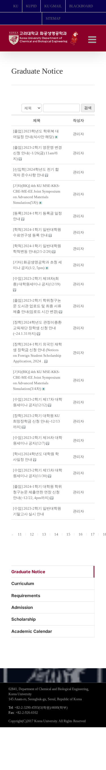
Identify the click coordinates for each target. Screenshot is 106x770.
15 (68, 534)
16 (81, 534)
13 (44, 534)
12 (32, 534)
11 (20, 534)
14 (56, 534)
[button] (78, 134)
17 (93, 534)
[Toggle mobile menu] (93, 39)
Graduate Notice (28, 571)
